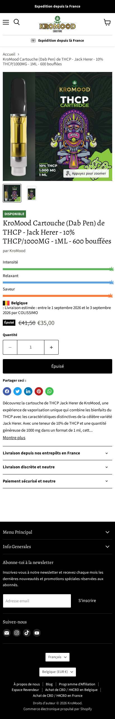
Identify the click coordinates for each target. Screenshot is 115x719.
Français (54, 657)
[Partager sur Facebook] (7, 391)
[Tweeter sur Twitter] (17, 391)
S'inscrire (87, 601)
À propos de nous (27, 684)
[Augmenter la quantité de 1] (51, 347)
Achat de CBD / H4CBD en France (57, 695)
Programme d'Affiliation (77, 684)
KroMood (17, 251)
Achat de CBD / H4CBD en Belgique (71, 689)
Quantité (10, 335)
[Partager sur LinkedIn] (28, 391)
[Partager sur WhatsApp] (49, 391)
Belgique (55, 671)
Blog (49, 684)
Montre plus (14, 438)
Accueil (9, 54)
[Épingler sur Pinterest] (39, 391)
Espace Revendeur (25, 689)
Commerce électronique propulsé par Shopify (57, 708)
